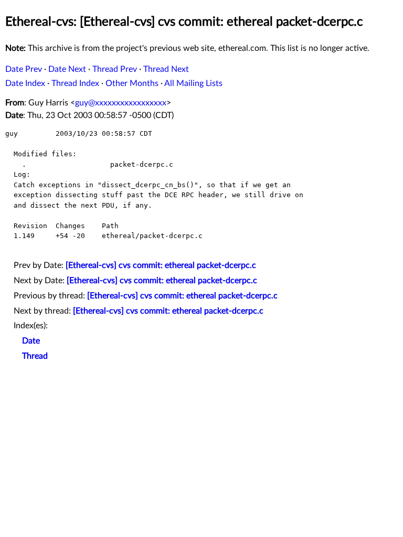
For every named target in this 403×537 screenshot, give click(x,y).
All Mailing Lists (193, 83)
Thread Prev (114, 69)
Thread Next (166, 69)
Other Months (131, 83)
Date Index (25, 83)
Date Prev (23, 69)
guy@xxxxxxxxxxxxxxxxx (120, 103)
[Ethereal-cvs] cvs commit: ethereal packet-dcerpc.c (161, 265)
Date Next (67, 69)
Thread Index (75, 83)
